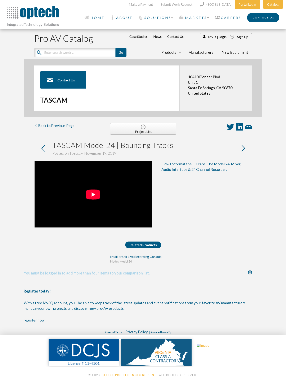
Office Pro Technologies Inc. (130, 374)
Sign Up (242, 37)
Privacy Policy (136, 331)
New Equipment (235, 52)
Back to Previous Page (56, 125)
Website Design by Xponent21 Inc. (143, 380)
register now (34, 320)
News (157, 36)
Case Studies (138, 36)
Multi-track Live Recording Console (135, 257)
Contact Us (175, 36)
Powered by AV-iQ (161, 332)
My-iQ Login (217, 37)
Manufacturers (200, 52)
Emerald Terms (113, 332)
